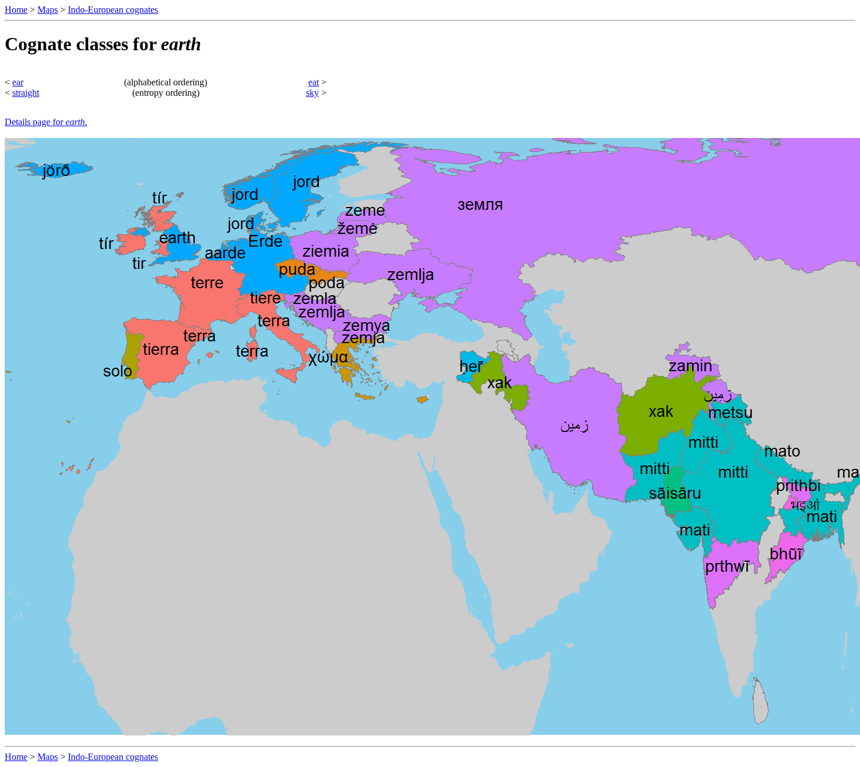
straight (25, 93)
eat (313, 82)
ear (17, 82)
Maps (47, 10)
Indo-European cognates (113, 10)
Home (16, 10)
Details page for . (46, 122)
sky (312, 93)
